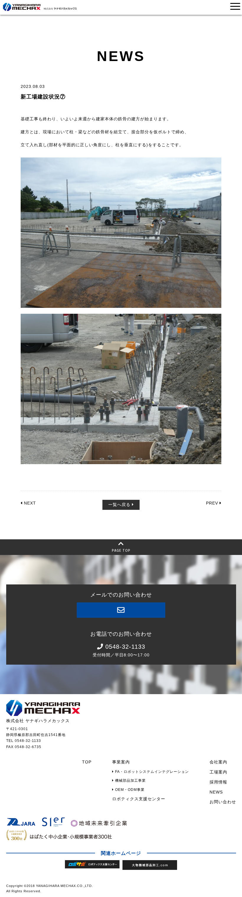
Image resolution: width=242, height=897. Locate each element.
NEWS (216, 792)
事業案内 (121, 762)
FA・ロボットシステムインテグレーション (151, 772)
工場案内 (218, 772)
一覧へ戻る (120, 504)
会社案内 (218, 762)
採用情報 (218, 782)
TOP (86, 762)
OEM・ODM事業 (129, 790)
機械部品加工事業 (130, 780)
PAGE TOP (121, 550)
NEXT (29, 503)
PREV (213, 503)
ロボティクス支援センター (138, 798)
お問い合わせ (223, 801)
